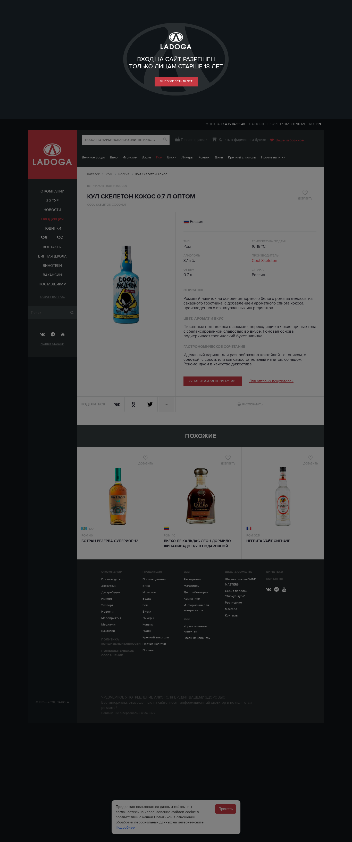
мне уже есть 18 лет (176, 81)
